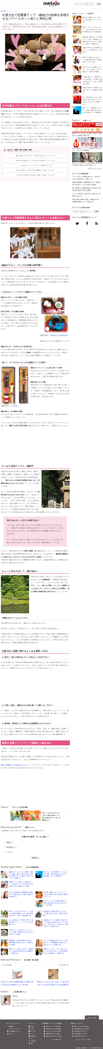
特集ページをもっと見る (94, 168)
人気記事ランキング (14, 1031)
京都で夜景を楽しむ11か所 (81, 1029)
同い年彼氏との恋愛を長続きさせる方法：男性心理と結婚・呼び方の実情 (86, 189)
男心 (32, 1043)
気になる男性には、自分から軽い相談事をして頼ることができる (35, 170)
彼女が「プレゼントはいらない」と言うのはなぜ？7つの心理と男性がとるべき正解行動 (92, 29)
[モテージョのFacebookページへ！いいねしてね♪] (87, 224)
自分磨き (33, 1041)
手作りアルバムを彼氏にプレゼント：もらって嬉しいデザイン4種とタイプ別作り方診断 (92, 69)
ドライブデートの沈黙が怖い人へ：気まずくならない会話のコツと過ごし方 (86, 178)
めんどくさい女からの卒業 (53, 1031)
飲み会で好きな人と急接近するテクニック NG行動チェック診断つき (92, 50)
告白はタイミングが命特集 (53, 1026)
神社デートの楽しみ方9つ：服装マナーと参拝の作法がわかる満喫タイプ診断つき (21, 951)
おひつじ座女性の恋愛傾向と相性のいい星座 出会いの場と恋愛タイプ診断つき (21, 894)
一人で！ (10, 852)
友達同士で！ (12, 847)
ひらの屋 (14, 406)
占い (32, 1038)
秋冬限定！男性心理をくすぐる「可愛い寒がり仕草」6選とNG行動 (55, 913)
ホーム (11, 1033)
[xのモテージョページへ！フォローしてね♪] (77, 224)
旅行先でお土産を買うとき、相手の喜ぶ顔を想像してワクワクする (35, 160)
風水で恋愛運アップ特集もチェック (14, 765)
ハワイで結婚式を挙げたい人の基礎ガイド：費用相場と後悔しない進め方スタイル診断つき (55, 942)
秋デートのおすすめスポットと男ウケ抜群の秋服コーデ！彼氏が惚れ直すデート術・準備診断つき (21, 913)
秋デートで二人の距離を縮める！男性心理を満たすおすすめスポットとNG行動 (55, 903)
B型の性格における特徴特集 (53, 1029)
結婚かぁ (33, 1036)
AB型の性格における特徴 (53, 1033)
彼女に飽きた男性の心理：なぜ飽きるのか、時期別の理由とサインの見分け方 (86, 201)
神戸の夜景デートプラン (81, 1033)
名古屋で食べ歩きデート (81, 1036)
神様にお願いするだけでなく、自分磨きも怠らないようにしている (35, 155)
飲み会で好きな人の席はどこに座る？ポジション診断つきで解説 (92, 90)
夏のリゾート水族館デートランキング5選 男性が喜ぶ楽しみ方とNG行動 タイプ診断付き (55, 874)
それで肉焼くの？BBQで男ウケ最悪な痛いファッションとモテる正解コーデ (21, 922)
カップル (33, 1031)
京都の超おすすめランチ (81, 1031)
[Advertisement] (35, 87)
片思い (33, 1029)
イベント (33, 1033)
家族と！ (10, 842)
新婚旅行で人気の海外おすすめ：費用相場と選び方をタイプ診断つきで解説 (21, 942)
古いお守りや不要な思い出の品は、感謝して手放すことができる (35, 175)
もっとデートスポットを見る (83, 1039)
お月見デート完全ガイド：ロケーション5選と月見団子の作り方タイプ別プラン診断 (21, 932)
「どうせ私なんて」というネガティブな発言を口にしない (35, 165)
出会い (33, 1026)
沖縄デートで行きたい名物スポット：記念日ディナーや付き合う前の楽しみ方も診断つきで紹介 (21, 884)
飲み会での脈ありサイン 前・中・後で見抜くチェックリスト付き (92, 20)
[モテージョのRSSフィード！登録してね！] (96, 224)
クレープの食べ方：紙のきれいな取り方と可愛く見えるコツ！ (86, 195)
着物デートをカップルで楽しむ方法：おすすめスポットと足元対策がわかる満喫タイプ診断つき (55, 951)
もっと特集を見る (56, 1039)
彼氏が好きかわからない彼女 (54, 1036)
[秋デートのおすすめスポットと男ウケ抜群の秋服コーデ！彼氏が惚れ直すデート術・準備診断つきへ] (25, 820)
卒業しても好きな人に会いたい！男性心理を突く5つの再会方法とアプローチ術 (92, 60)
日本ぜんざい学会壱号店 (59, 335)
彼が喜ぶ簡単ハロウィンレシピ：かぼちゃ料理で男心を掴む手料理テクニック (55, 894)
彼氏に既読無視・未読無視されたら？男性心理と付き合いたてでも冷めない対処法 (86, 183)
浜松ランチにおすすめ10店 (81, 1026)
